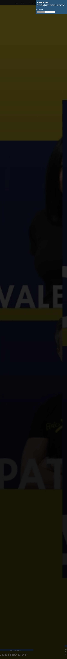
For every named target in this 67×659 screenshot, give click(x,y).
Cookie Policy (52, 6)
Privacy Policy (56, 6)
